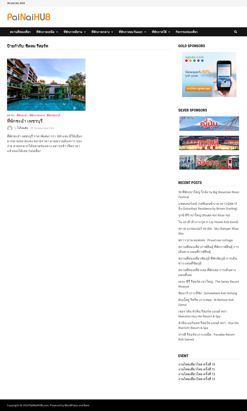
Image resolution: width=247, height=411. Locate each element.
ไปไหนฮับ (22, 128)
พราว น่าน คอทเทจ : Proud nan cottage (205, 240)
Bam (86, 405)
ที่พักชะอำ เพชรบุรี (24, 121)
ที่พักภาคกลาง (100, 32)
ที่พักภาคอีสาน (73, 32)
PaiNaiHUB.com (39, 405)
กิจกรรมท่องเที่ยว (187, 32)
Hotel (11, 115)
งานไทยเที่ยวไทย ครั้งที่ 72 (196, 374)
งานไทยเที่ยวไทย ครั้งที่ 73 (196, 379)
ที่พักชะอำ (22, 115)
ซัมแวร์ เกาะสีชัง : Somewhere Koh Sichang (207, 293)
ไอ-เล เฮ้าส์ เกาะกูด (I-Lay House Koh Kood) (208, 222)
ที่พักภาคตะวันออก (131, 32)
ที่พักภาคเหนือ (45, 32)
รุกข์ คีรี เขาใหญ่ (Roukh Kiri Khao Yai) (204, 215)
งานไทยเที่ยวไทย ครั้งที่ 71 (196, 369)
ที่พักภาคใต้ (159, 32)
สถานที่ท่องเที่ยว (20, 32)
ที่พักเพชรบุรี (53, 115)
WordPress (71, 405)
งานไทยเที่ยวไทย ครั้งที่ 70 (196, 364)
